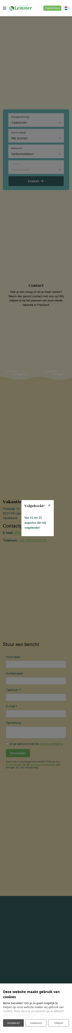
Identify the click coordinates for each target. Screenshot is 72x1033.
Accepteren (13, 1023)
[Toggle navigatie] (4, 8)
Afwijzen (58, 1023)
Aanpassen (36, 1023)
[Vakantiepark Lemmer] (20, 8)
